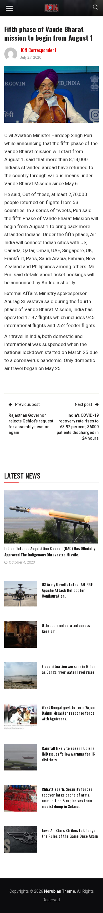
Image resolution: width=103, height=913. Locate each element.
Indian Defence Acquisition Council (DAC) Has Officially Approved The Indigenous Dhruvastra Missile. (49, 551)
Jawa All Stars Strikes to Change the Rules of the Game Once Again (70, 833)
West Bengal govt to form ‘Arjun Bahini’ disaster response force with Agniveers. (68, 713)
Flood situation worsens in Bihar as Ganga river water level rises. (68, 669)
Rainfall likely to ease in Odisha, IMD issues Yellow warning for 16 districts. (68, 753)
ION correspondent (39, 50)
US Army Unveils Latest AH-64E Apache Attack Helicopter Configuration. (67, 590)
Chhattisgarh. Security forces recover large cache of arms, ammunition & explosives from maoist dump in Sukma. (67, 797)
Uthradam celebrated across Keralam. (66, 628)
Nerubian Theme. (60, 891)
